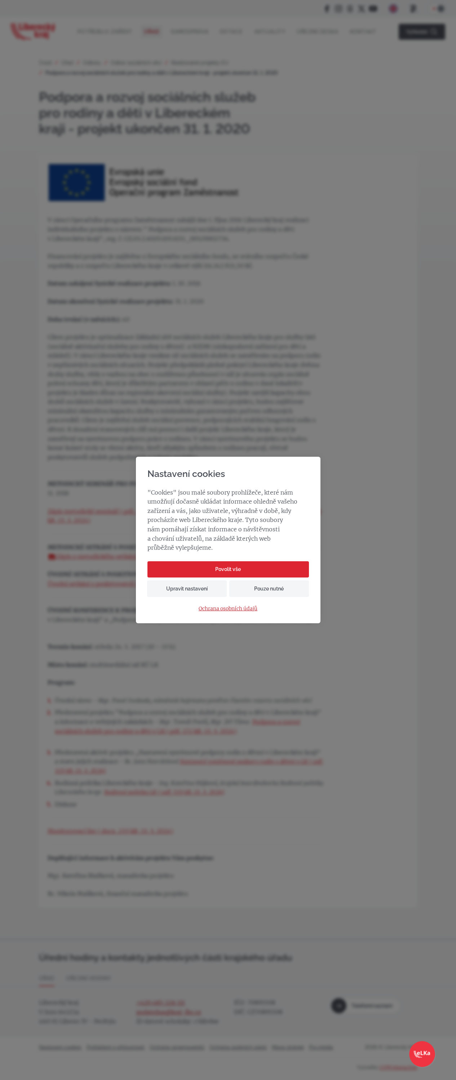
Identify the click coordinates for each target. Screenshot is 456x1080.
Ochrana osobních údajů (228, 609)
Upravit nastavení (187, 589)
